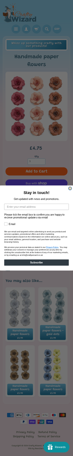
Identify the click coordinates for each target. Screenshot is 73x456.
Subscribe (36, 262)
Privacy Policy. (52, 247)
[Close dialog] (70, 188)
